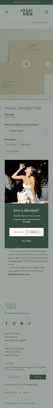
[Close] (45, 163)
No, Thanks (26, 241)
